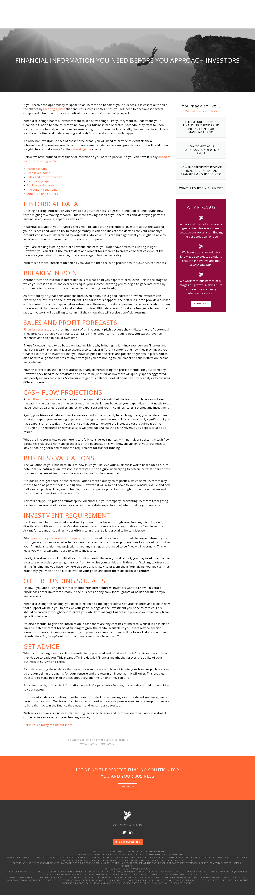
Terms (96, 854)
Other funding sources (42, 194)
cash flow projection (40, 399)
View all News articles (200, 111)
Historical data (37, 169)
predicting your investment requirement (60, 538)
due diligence (82, 149)
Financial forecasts (36, 329)
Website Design (154, 854)
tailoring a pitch (54, 109)
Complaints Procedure (129, 854)
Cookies (108, 854)
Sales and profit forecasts (44, 177)
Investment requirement (43, 189)
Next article (108, 744)
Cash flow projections (42, 181)
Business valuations (40, 185)
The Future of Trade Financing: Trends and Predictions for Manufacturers (201, 127)
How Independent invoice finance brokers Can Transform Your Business (201, 170)
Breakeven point (38, 173)
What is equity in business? (201, 188)
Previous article (88, 744)
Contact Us (201, 303)
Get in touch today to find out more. (48, 725)
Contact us (127, 786)
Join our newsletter (127, 842)
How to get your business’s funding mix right (201, 149)
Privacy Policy (82, 854)
